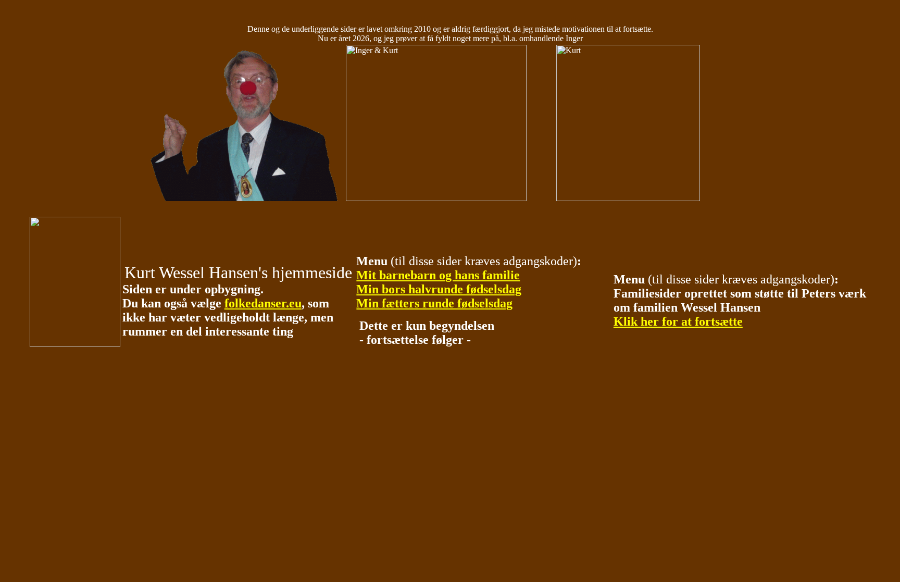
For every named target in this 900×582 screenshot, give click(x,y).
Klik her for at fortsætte (678, 321)
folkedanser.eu (263, 303)
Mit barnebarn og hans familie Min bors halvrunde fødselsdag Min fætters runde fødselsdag (438, 289)
